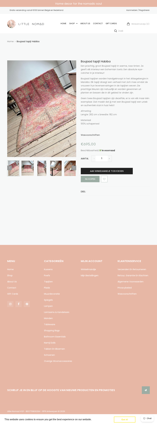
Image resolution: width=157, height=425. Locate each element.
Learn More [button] (99, 419)
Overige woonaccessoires (58, 361)
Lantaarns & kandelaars (56, 312)
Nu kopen (90, 179)
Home (10, 269)
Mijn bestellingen (89, 275)
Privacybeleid (125, 287)
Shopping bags (52, 330)
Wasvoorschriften (90, 135)
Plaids (47, 287)
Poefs (47, 275)
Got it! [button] (124, 419)
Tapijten (48, 281)
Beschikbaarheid (89, 150)
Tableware (49, 324)
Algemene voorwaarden (131, 281)
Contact (11, 287)
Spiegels (48, 299)
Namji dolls (50, 342)
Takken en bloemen (54, 348)
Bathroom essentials (55, 336)
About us (12, 281)
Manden (48, 318)
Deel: (83, 191)
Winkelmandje (88, 269)
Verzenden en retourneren (132, 269)
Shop (10, 275)
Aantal (85, 158)
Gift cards (12, 293)
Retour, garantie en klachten (133, 275)
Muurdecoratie (52, 293)
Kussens (48, 269)
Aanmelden (131, 10)
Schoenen (49, 355)
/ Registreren (143, 10)
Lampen (48, 306)
